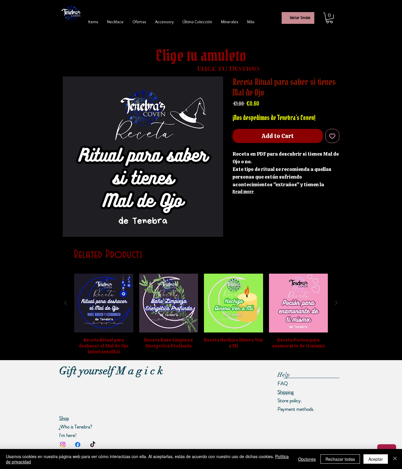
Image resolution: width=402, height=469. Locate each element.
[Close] (394, 459)
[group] (201, 314)
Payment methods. (296, 409)
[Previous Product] (65, 302)
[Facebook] (77, 444)
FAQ (283, 383)
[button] (329, 18)
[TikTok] (92, 444)
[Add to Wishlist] (332, 136)
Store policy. (290, 400)
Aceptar (375, 459)
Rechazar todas (340, 459)
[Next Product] (336, 302)
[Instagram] (62, 444)
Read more (243, 191)
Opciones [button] (307, 459)
